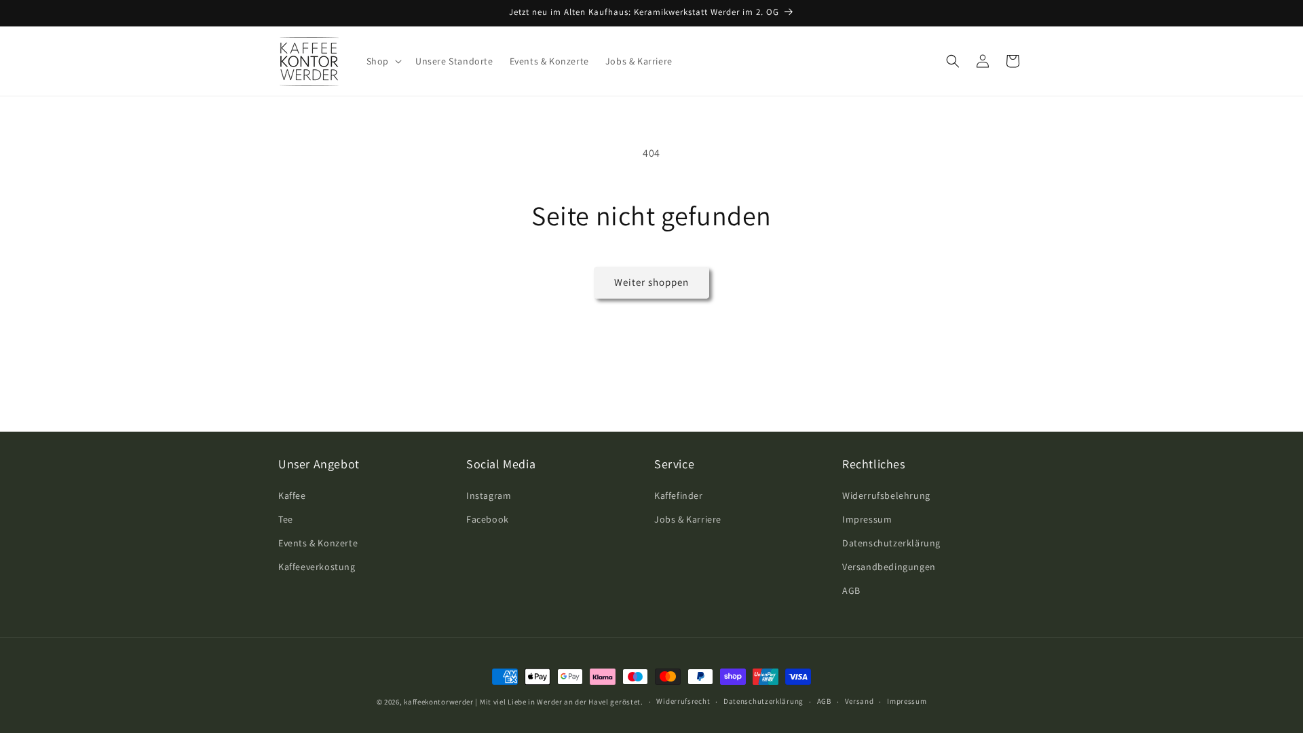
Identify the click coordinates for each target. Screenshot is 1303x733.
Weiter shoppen (651, 282)
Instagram (488, 495)
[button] (382, 61)
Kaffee (292, 495)
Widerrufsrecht (683, 701)
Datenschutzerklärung (891, 543)
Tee (285, 519)
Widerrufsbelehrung (886, 495)
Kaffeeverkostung (317, 567)
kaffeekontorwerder (439, 702)
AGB (851, 590)
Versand (859, 701)
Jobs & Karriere (687, 519)
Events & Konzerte (318, 543)
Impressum (867, 519)
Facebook (487, 519)
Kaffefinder (678, 495)
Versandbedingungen (889, 567)
